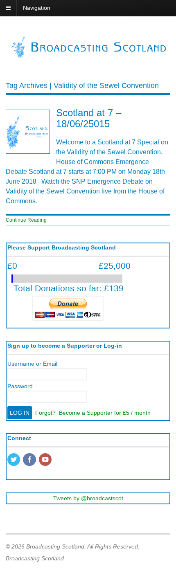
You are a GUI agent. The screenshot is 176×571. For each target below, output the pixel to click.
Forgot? (45, 412)
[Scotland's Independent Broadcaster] (88, 56)
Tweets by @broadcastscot (88, 498)
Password (20, 386)
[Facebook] (30, 460)
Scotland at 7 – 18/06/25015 (88, 118)
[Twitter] (14, 460)
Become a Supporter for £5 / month (105, 412)
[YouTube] (46, 460)
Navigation (36, 7)
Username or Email (32, 363)
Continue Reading (26, 220)
